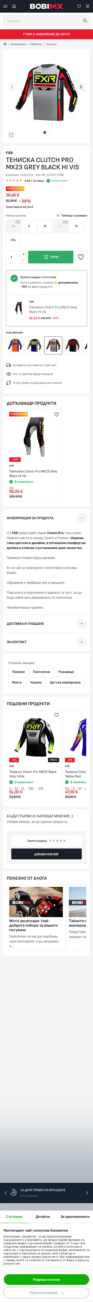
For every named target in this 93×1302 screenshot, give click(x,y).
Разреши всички (46, 1279)
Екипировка (18, 44)
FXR (9, 153)
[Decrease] (23, 260)
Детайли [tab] (43, 1216)
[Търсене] (85, 20)
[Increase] (23, 254)
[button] (44, 132)
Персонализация (44, 1293)
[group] (46, 92)
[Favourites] (79, 6)
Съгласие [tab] (14, 1216)
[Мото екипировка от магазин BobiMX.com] (5, 44)
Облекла (36, 44)
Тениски (51, 44)
